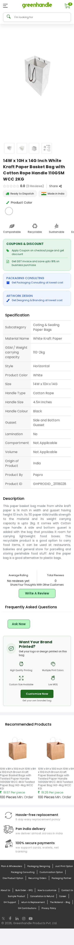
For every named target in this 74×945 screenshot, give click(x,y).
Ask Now (19, 624)
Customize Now (37, 694)
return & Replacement (33, 902)
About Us (5, 890)
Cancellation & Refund (42, 896)
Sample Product (16, 896)
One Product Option (13, 878)
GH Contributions (27, 908)
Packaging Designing (38, 866)
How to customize (47, 890)
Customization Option (51, 872)
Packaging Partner (61, 878)
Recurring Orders (37, 878)
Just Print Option (64, 866)
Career (62, 896)
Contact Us (67, 890)
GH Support (10, 902)
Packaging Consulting (23, 872)
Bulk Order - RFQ (23, 890)
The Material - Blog (60, 902)
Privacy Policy (49, 908)
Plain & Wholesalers (11, 866)
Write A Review (37, 593)
